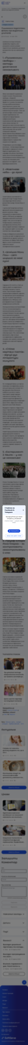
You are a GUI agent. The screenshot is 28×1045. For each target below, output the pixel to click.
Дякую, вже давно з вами (14, 535)
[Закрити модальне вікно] (23, 510)
